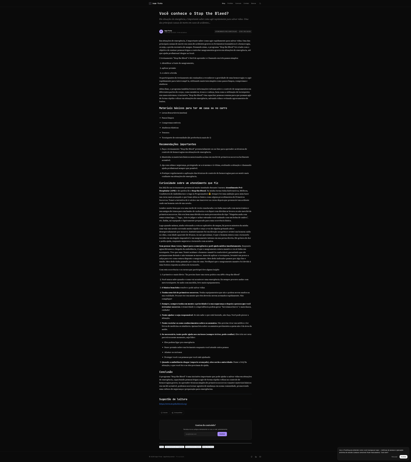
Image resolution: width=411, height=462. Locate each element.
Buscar (253, 3)
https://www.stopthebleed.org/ (173, 403)
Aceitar (403, 457)
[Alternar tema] (260, 3)
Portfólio (230, 3)
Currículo (238, 3)
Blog (223, 3)
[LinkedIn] (256, 457)
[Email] (260, 457)
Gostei (165, 413)
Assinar (222, 434)
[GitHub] (251, 457)
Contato (246, 3)
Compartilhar (178, 413)
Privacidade (180, 457)
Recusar (394, 457)
